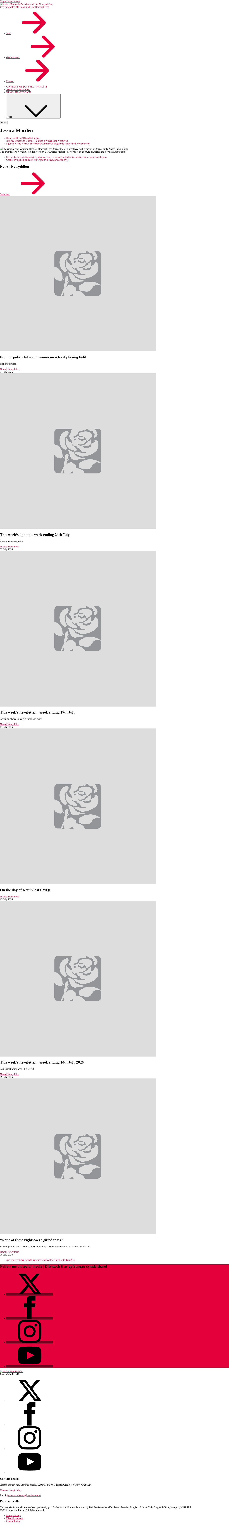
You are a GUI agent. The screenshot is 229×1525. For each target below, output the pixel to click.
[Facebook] (29, 1318)
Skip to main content (10, 1)
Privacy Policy (13, 1515)
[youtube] (29, 1472)
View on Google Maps (11, 1490)
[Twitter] (29, 1294)
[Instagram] (29, 1342)
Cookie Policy (13, 1521)
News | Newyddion (9, 369)
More (10, 117)
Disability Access (14, 1518)
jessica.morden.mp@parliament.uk (24, 1495)
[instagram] (29, 1448)
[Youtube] (29, 1366)
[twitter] (29, 1400)
